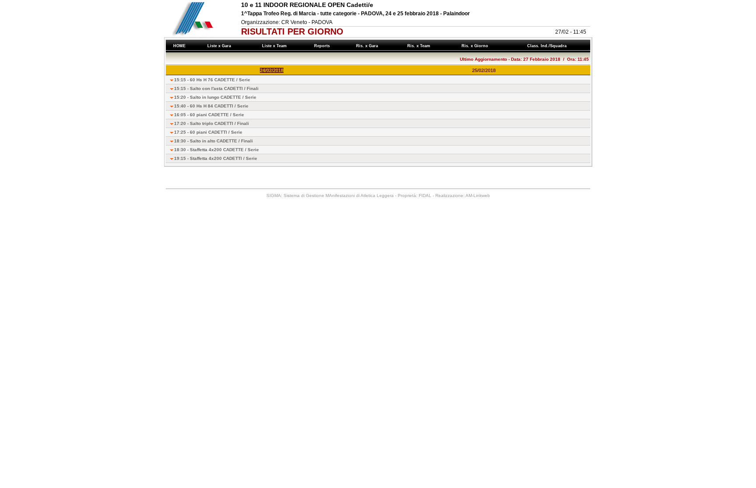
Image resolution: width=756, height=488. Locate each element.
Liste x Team (275, 46)
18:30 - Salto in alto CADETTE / (213, 140)
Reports (323, 46)
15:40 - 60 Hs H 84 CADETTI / (211, 106)
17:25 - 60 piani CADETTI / (208, 132)
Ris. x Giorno (476, 46)
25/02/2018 (484, 70)
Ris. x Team (420, 46)
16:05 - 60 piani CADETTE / (209, 114)
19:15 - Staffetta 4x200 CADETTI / (215, 158)
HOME (179, 46)
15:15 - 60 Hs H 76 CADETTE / (212, 79)
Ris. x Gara (368, 46)
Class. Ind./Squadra (548, 46)
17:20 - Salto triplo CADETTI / (211, 123)
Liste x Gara (220, 46)
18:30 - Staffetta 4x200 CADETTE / (216, 149)
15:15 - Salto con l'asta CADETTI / (216, 88)
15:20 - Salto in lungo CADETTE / (215, 97)
